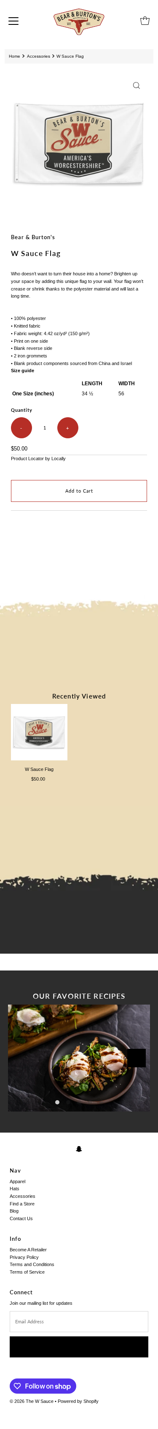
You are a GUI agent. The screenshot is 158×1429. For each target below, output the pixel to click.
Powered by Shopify (78, 1401)
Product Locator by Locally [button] (38, 458)
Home (14, 56)
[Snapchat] (79, 1149)
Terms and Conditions (32, 1264)
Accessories (38, 56)
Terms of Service (27, 1271)
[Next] (136, 1058)
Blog (14, 1210)
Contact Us (21, 1218)
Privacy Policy (24, 1257)
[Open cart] (145, 20)
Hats (14, 1188)
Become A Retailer (28, 1249)
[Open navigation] (13, 20)
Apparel (17, 1181)
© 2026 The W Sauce (32, 1401)
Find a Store (22, 1203)
